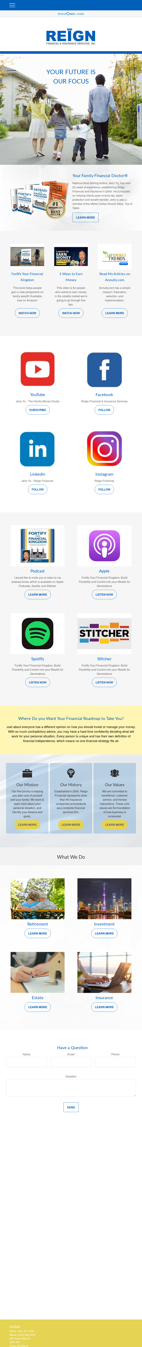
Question (71, 1076)
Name (26, 1054)
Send (71, 1107)
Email (70, 1054)
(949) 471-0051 (25, 1331)
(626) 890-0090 (26, 1334)
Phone (115, 1054)
